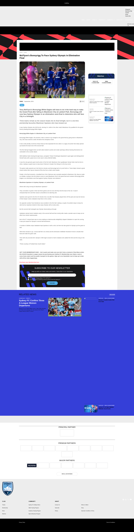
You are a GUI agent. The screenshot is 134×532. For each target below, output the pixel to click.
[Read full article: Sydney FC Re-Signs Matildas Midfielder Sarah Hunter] (109, 118)
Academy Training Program (35, 510)
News (83, 19)
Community (110, 19)
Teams (93, 19)
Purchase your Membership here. (29, 262)
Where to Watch (84, 504)
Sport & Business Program (34, 513)
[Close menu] (130, 528)
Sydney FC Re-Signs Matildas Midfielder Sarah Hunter (106, 408)
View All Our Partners (67, 473)
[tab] (95, 82)
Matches (4, 513)
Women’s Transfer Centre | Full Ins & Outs (106, 300)
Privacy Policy (39, 277)
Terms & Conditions (110, 522)
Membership (5, 507)
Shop (82, 507)
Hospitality (102, 19)
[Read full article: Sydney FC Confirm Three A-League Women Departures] (109, 101)
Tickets (3, 504)
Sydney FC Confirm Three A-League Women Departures (31, 303)
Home (21, 52)
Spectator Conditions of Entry (87, 510)
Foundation (128, 19)
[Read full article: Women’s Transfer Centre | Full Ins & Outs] (109, 110)
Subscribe (52, 283)
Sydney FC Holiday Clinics (34, 504)
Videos (88, 19)
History (56, 510)
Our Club (119, 19)
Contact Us (57, 504)
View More (112, 294)
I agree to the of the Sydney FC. (41, 277)
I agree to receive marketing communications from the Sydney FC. (45, 279)
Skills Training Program (34, 507)
